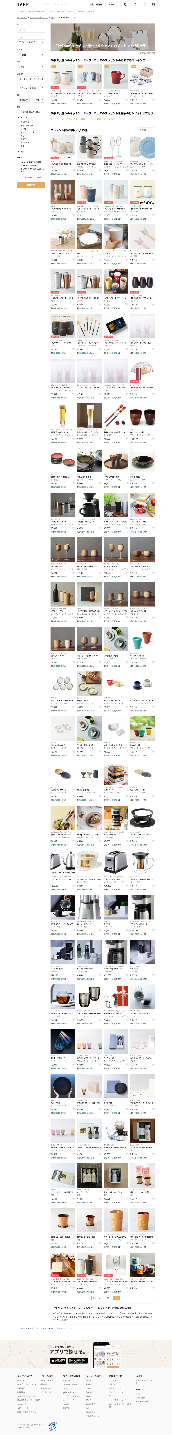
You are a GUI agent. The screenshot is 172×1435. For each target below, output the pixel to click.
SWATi (66, 1404)
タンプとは (22, 1380)
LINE (138, 1393)
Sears (65, 1388)
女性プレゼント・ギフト (39, 17)
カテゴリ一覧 (45, 1392)
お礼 (88, 1408)
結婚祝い (90, 1384)
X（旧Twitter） (142, 1401)
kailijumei (67, 1380)
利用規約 (21, 1392)
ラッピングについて (117, 1392)
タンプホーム (22, 17)
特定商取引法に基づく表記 (28, 1400)
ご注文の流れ (114, 1380)
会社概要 (21, 1388)
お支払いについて (116, 1388)
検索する (31, 185)
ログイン (113, 4)
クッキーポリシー (24, 1404)
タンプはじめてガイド (26, 1384)
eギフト (112, 1384)
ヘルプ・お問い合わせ (144, 1381)
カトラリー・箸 (57, 118)
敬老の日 (90, 1392)
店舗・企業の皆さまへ (26, 1412)
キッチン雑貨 (109, 118)
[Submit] (40, 4)
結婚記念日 (90, 1404)
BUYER (66, 1408)
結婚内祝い (90, 1412)
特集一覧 (44, 1384)
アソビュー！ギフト (71, 1396)
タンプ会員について (117, 1400)
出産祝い (90, 1388)
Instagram (140, 1397)
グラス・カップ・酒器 (75, 118)
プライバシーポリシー (26, 1396)
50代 (52, 17)
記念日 (89, 1400)
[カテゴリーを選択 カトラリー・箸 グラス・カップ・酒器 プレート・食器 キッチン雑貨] (31, 87)
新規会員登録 (96, 4)
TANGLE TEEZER (70, 1384)
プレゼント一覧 (46, 1380)
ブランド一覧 (45, 1388)
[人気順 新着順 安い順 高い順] (146, 130)
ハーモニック (68, 1400)
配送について (114, 1396)
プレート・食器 (94, 118)
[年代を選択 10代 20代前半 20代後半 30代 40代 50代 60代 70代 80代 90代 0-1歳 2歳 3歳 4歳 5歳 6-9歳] (31, 66)
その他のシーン (92, 1416)
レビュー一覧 (22, 1408)
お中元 (89, 1396)
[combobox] (60, 4)
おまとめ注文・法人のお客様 (120, 1405)
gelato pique (68, 1392)
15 (108, 1298)
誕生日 (89, 1380)
